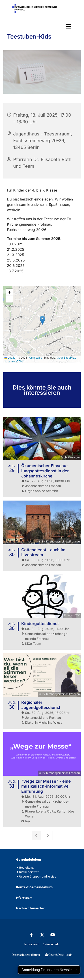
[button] (42, 26)
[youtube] (52, 935)
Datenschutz (51, 944)
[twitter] (42, 935)
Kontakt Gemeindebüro (34, 887)
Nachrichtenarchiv (30, 908)
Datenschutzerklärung (26, 955)
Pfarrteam (24, 897)
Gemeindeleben (28, 859)
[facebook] (31, 935)
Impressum (31, 944)
